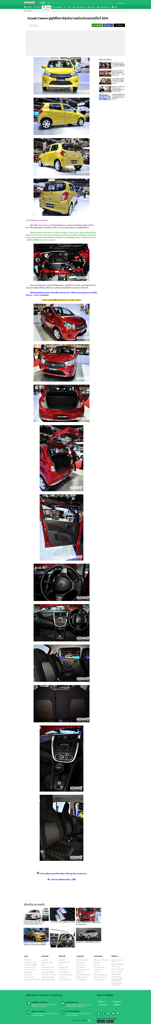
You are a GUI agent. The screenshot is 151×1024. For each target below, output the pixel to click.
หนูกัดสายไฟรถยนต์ (81, 977)
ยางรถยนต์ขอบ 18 (99, 979)
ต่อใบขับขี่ (62, 960)
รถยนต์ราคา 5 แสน (29, 967)
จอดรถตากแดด (80, 962)
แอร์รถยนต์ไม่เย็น (81, 979)
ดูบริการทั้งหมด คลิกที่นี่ (79, 1020)
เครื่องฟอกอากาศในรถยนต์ (101, 960)
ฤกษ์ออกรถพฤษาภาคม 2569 (117, 961)
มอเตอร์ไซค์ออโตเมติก (47, 972)
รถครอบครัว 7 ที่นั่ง (29, 977)
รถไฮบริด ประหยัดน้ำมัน (30, 965)
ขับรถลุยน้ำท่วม (80, 967)
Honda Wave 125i (46, 970)
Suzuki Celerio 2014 (45, 225)
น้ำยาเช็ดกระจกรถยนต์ (100, 977)
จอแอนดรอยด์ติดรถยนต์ (100, 975)
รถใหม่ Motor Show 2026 (32, 979)
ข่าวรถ (39, 7)
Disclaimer (117, 1001)
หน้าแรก (29, 7)
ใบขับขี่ (61, 965)
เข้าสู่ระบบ (121, 3)
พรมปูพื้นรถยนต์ (98, 970)
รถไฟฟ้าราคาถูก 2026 (30, 962)
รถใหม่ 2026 (27, 960)
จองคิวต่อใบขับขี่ (63, 967)
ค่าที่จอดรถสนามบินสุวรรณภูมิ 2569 (116, 980)
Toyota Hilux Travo (30, 970)
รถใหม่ (48, 7)
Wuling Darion (28, 972)
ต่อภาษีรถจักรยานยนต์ (47, 967)
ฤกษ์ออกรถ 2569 (116, 976)
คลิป (115, 7)
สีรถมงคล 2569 (115, 974)
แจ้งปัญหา (117, 1005)
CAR (42, 3)
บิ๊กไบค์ (43, 965)
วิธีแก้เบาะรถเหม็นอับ (82, 960)
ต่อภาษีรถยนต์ (63, 977)
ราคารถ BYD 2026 (116, 971)
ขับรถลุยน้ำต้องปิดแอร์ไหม (83, 975)
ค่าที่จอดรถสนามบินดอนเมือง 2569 (116, 984)
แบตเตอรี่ (96, 965)
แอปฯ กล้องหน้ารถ (99, 967)
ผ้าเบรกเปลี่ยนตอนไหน (82, 970)
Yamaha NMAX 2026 (47, 979)
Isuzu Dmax (27, 975)
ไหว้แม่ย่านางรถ (115, 966)
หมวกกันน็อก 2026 (46, 962)
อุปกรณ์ (92, 7)
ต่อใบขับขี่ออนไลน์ (64, 962)
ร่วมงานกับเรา (103, 1005)
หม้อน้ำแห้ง (79, 972)
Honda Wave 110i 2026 (48, 975)
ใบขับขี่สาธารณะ (63, 970)
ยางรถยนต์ (97, 972)
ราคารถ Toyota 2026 (117, 969)
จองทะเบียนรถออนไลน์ (65, 975)
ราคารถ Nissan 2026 (117, 964)
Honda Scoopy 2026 (47, 977)
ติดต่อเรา (101, 1001)
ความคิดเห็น (97, 25)
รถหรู (69, 7)
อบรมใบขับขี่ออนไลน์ (65, 979)
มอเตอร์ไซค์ (58, 7)
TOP (146, 1021)
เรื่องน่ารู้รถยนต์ (80, 7)
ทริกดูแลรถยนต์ (105, 7)
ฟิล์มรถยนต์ (97, 962)
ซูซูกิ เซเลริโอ (47, 285)
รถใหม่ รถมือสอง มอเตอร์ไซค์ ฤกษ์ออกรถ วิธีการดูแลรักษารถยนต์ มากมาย (63, 874)
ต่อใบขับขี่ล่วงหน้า (64, 972)
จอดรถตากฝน (80, 965)
